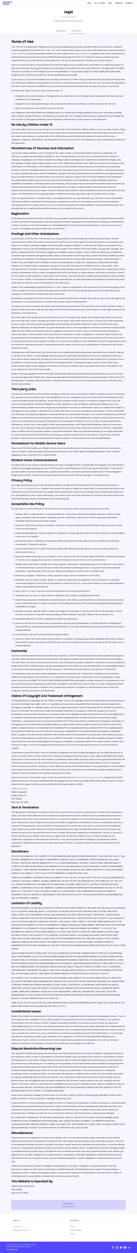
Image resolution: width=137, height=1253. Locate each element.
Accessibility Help (12, 1249)
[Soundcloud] (128, 1247)
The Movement (17, 1226)
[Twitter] (120, 1247)
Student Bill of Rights (76, 1230)
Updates (72, 1234)
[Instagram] (116, 1247)
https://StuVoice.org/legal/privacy (26, 488)
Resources (73, 1226)
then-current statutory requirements (87, 777)
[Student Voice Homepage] (7, 3)
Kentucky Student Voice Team (21, 1230)
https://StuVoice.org (20, 53)
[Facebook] (112, 1247)
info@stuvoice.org (19, 788)
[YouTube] (124, 1247)
